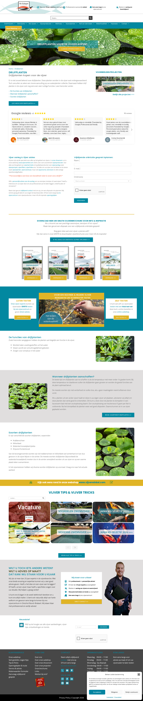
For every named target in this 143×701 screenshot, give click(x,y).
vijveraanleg (56, 165)
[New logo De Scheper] (24, 2)
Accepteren (97, 692)
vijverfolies (29, 167)
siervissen (50, 170)
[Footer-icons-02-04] (67, 678)
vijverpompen (13, 167)
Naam (77, 160)
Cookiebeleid (110, 697)
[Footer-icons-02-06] (71, 669)
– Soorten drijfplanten (17, 96)
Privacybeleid (117, 697)
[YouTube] (67, 682)
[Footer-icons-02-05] (67, 669)
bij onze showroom (68, 665)
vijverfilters (22, 167)
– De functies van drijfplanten (20, 91)
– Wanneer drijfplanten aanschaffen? (23, 93)
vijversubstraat (26, 170)
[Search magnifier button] (90, 18)
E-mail (77, 168)
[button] (139, 674)
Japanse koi (42, 170)
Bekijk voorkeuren (132, 692)
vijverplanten (16, 170)
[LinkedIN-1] (71, 678)
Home (11, 68)
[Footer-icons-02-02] (62, 678)
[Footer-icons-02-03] (62, 669)
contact (64, 660)
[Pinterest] (62, 682)
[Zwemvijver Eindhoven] (115, 84)
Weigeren (114, 692)
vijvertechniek (28, 165)
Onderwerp (78, 176)
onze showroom (57, 160)
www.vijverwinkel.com (26, 162)
